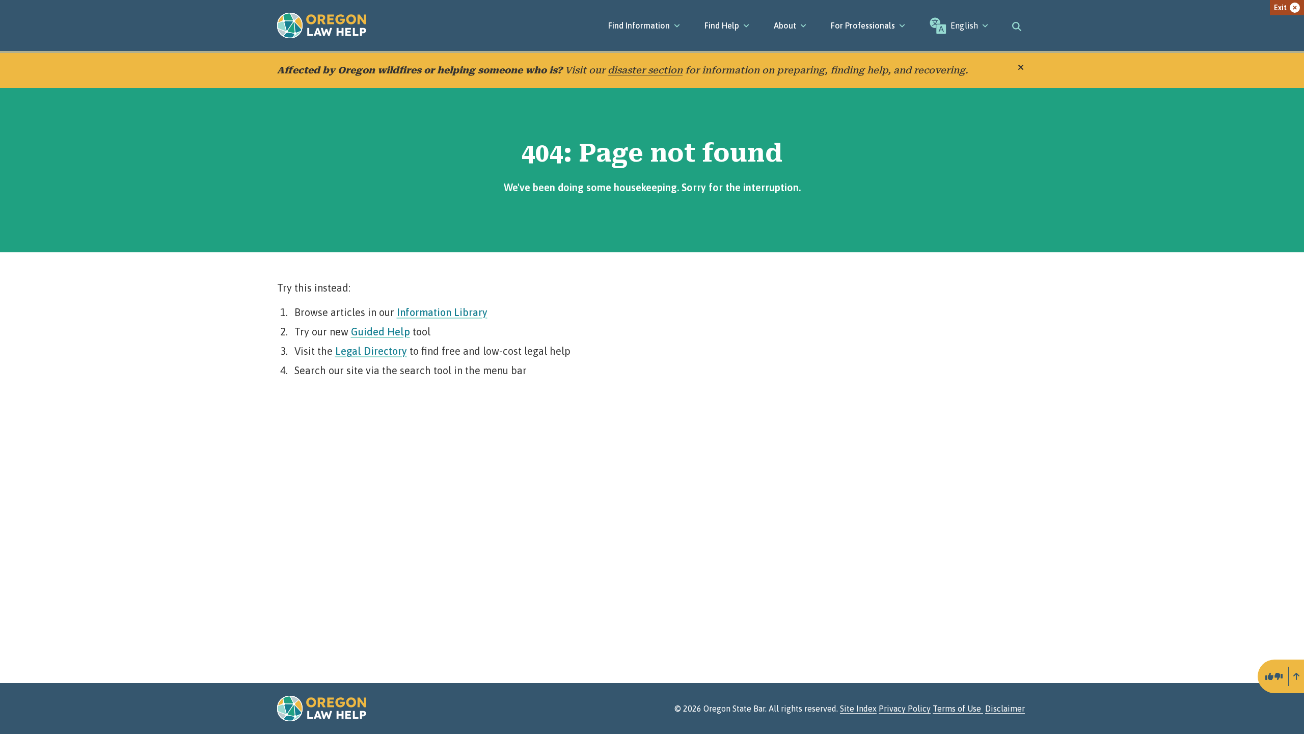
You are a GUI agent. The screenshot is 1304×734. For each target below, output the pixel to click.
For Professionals (863, 25)
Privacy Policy (905, 708)
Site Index (858, 708)
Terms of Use (958, 708)
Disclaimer (1005, 708)
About (785, 25)
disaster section (645, 70)
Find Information (639, 25)
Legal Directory (371, 351)
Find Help (721, 25)
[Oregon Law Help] (321, 25)
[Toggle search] (1017, 25)
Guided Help (380, 331)
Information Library (442, 312)
